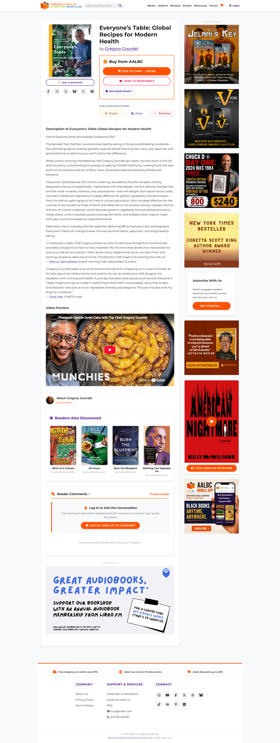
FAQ (109, 705)
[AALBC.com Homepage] (61, 6)
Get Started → (211, 305)
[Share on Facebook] (48, 91)
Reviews (175, 5)
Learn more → (65, 402)
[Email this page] (92, 91)
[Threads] (192, 695)
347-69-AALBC (120, 716)
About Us (82, 693)
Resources (200, 5)
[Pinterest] (176, 704)
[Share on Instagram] (57, 91)
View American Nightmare (213, 468)
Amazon (113, 113)
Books (152, 5)
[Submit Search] (119, 5)
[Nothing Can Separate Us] (157, 446)
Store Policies (84, 705)
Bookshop (165, 113)
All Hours (94, 468)
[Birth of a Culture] (63, 446)
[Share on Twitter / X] (83, 91)
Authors (163, 5)
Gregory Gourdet (121, 48)
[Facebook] (176, 695)
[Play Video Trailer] (211, 421)
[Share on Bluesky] (74, 91)
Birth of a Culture (63, 468)
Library (139, 113)
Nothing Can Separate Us (157, 470)
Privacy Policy (85, 699)
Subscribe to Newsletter (123, 693)
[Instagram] (159, 695)
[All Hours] (95, 446)
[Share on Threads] (65, 91)
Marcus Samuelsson (63, 261)
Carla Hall (56, 296)
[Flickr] (184, 704)
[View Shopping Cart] (222, 6)
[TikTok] (159, 704)
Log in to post (160, 494)
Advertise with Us (118, 699)
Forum (213, 5)
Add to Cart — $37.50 (138, 71)
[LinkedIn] (167, 704)
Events (187, 5)
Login (236, 5)
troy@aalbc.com (121, 711)
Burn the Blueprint (125, 468)
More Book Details (120, 91)
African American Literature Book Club (130, 737)
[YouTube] (167, 695)
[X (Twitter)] (184, 695)
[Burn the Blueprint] (126, 446)
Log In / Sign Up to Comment (112, 525)
